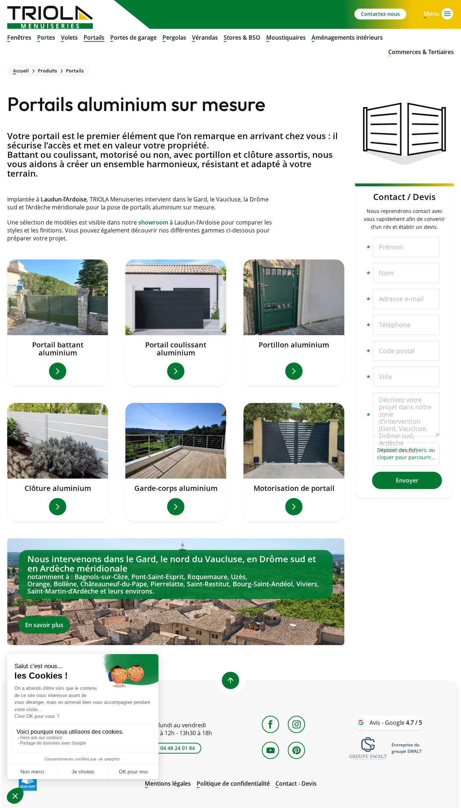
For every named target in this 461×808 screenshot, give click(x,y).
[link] (368, 748)
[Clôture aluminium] (57, 462)
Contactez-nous (380, 13)
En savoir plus (175, 591)
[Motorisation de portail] (293, 462)
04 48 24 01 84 (177, 748)
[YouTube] (270, 750)
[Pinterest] (296, 750)
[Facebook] (270, 724)
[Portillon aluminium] (293, 322)
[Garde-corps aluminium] (175, 462)
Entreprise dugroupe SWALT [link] (406, 748)
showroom (153, 222)
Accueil (21, 71)
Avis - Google (396, 723)
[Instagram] (296, 724)
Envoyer (407, 480)
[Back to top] (230, 680)
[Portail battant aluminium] (57, 322)
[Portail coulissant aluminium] (175, 322)
